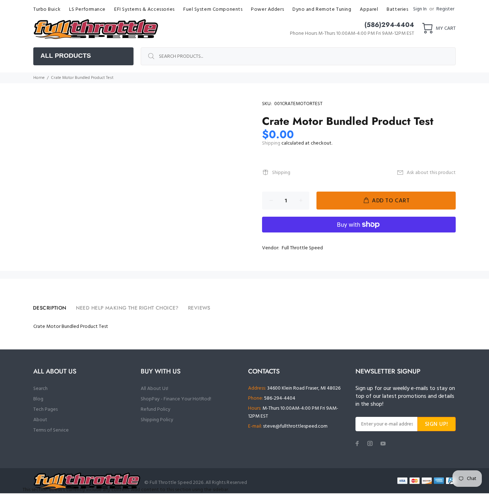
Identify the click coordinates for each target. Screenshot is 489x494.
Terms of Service (51, 430)
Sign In (420, 9)
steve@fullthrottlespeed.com (295, 426)
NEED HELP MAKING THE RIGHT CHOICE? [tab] (127, 307)
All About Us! (154, 389)
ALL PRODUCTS (65, 55)
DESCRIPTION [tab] (50, 307)
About (40, 420)
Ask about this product (431, 173)
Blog (38, 399)
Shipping (271, 143)
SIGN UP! (436, 424)
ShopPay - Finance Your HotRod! (176, 399)
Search (40, 389)
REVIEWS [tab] (199, 307)
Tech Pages (45, 409)
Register (445, 9)
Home (39, 77)
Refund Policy (155, 409)
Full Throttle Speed (302, 248)
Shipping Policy (157, 420)
